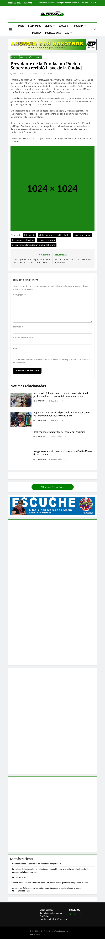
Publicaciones (53, 33)
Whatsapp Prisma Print (52, 487)
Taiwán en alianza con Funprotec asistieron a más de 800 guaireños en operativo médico (63, 3)
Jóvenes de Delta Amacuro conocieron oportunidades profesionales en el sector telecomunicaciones (61, 395)
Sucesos (63, 26)
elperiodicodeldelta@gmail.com (54, 919)
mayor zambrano (46, 240)
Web (15, 348)
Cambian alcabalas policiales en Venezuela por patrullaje (36, 864)
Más (67, 33)
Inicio (21, 26)
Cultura (78, 26)
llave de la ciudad (82, 235)
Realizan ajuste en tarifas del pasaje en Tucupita (59, 432)
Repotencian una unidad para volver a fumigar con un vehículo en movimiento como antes (62, 414)
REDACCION (18, 73)
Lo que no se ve (19, 877)
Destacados (34, 26)
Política (36, 33)
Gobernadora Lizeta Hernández (54, 235)
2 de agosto (29, 235)
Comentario (19, 294)
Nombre (18, 326)
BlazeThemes (35, 934)
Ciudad (48, 26)
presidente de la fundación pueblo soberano (33, 245)
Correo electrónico (23, 337)
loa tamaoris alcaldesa (23, 240)
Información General (30, 57)
